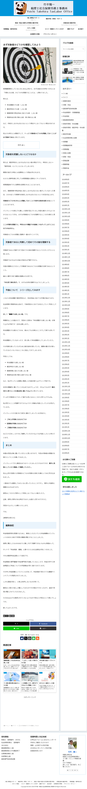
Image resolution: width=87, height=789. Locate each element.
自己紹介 (49, 784)
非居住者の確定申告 (63, 781)
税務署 (12, 616)
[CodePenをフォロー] (29, 638)
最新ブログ (42, 784)
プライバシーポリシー (70, 784)
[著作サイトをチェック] (22, 638)
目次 (19, 145)
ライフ (6, 616)
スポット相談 (16, 784)
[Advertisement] (29, 710)
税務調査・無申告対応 (76, 781)
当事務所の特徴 (58, 784)
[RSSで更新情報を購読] (37, 638)
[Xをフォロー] (26, 638)
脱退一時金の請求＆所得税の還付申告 (44, 781)
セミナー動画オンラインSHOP (29, 784)
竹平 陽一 (72, 751)
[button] (43, 628)
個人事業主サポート (11, 781)
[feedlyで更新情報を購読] (33, 638)
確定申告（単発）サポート (25, 781)
